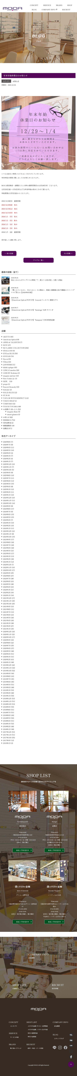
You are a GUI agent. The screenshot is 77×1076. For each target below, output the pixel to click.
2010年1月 (7, 743)
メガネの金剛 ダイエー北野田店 (38, 1026)
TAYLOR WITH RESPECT (13, 398)
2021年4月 (7, 620)
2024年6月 (7, 514)
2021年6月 (7, 615)
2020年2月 (7, 659)
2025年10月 (7, 470)
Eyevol (5, 359)
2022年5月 (7, 584)
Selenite (6, 389)
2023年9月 (7, 539)
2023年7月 (7, 545)
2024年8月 (7, 509)
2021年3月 (7, 623)
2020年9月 (7, 640)
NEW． (6, 381)
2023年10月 (7, 536)
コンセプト (13, 1026)
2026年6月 (7, 447)
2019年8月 (7, 676)
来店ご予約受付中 (22, 850)
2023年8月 (7, 542)
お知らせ (16, 81)
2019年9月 (7, 673)
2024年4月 (7, 520)
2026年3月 (7, 456)
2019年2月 (7, 693)
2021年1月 (7, 629)
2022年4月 (7, 587)
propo (5, 384)
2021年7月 (7, 612)
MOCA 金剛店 (32, 1037)
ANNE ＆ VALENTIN (11, 342)
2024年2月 (7, 525)
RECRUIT (66, 9)
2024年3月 (7, 523)
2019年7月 (7, 679)
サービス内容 (14, 1037)
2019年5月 (7, 684)
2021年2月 (7, 626)
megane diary (12, 411)
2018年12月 (7, 698)
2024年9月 (7, 506)
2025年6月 (7, 481)
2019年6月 (7, 682)
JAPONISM (7, 364)
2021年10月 (7, 603)
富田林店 (6, 420)
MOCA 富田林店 (33, 1033)
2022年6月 (7, 581)
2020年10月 (7, 637)
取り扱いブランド (15, 1048)
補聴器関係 (7, 425)
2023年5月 (7, 550)
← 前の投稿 (9, 253)
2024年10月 (7, 503)
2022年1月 (7, 595)
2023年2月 (7, 559)
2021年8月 (7, 609)
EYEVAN (6, 356)
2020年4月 (7, 654)
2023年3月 (7, 556)
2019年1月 (7, 695)
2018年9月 (7, 707)
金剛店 (5, 428)
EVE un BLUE (8, 353)
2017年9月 (7, 740)
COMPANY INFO (48, 9)
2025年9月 (7, 472)
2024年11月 (7, 500)
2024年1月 (7, 528)
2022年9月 (7, 573)
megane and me (9, 376)
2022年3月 (7, 589)
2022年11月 (7, 567)
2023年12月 (7, 531)
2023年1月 (7, 562)
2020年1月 (7, 662)
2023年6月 (7, 548)
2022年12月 (7, 564)
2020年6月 (7, 648)
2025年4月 (7, 486)
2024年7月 (7, 511)
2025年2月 (7, 492)
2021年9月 (7, 606)
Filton (5, 362)
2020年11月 (7, 634)
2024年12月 (7, 497)
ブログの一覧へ (38, 260)
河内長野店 (7, 423)
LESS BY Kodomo (10, 373)
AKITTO (6, 336)
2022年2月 (6, 592)
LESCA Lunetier (9, 370)
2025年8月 (7, 475)
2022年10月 (7, 570)
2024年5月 (7, 517)
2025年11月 (7, 467)
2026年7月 (7, 444)
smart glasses (12, 414)
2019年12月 (7, 665)
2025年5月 (7, 483)
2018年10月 (7, 704)
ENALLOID (7, 350)
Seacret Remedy (9, 387)
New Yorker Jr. (9, 378)
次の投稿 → (68, 253)
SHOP (69, 5)
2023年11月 (7, 534)
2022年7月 (7, 578)
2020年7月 (7, 645)
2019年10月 (7, 670)
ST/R (5, 395)
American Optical (10, 339)
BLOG (34, 9)
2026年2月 (7, 458)
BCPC (5, 345)
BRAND (59, 5)
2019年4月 (7, 687)
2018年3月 (7, 723)
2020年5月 (7, 651)
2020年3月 (7, 656)
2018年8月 (7, 709)
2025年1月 (7, 495)
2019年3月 (7, 690)
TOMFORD (7, 403)
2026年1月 (7, 461)
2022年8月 (7, 576)
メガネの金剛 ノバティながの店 (38, 1029)
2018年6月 (7, 715)
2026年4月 (7, 453)
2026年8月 (7, 442)
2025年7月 (7, 478)
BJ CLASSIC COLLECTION (14, 348)
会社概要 (57, 1026)
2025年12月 (7, 464)
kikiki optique (8, 367)
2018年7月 (7, 712)
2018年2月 (7, 726)
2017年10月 (7, 737)
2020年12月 (7, 631)
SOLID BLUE (8, 392)
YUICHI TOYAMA (10, 406)
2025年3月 (7, 489)
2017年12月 (7, 732)
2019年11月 (7, 668)
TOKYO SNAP (8, 401)
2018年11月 (7, 701)
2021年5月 (7, 617)
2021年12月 (7, 598)
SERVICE (47, 5)
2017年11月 (7, 735)
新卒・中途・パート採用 (35, 1048)
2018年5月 (7, 718)
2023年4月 (7, 553)
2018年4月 (7, 721)
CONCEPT (34, 5)
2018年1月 (7, 729)
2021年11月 (7, 601)
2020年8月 (7, 642)
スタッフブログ (59, 1038)
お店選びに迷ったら (10, 409)
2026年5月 (7, 450)
